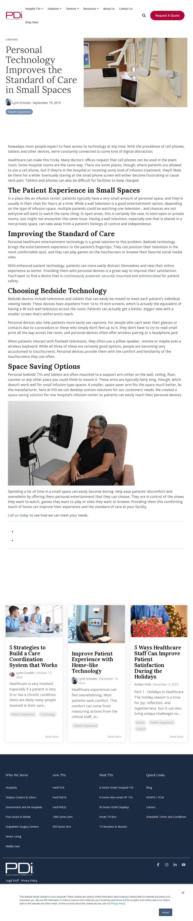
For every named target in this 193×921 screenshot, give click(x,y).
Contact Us (126, 8)
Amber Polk (142, 684)
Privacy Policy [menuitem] (29, 880)
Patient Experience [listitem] (23, 714)
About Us (109, 8)
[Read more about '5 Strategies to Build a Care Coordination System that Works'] (34, 621)
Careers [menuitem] (151, 807)
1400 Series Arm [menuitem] (63, 817)
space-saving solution (25, 395)
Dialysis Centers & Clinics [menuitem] (21, 797)
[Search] (144, 15)
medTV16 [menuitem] (58, 787)
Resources (89, 8)
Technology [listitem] (47, 714)
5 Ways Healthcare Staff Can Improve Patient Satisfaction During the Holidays (157, 662)
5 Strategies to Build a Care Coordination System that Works (33, 656)
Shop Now (31, 22)
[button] (158, 865)
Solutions (53, 8)
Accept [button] (165, 912)
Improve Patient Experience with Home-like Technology (92, 662)
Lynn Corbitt (25, 673)
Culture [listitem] (140, 729)
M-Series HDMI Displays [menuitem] (114, 807)
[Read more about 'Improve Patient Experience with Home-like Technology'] (96, 624)
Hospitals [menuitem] (11, 787)
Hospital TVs (33, 8)
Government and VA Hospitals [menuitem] (24, 807)
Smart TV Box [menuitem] (107, 817)
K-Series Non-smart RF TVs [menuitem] (116, 797)
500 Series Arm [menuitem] (62, 826)
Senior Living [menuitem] (13, 836)
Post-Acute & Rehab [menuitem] (18, 817)
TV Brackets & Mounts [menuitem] (113, 826)
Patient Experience (19, 112)
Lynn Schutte (21, 103)
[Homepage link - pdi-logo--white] (20, 873)
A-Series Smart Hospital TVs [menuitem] (116, 787)
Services (71, 8)
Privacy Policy (118, 903)
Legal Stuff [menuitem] (12, 880)
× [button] (183, 891)
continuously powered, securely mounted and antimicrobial (112, 275)
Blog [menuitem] (149, 787)
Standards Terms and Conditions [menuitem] (166, 817)
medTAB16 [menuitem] (59, 797)
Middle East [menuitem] (13, 846)
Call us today (18, 515)
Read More (52, 736)
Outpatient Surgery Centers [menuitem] (22, 826)
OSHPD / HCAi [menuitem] (155, 797)
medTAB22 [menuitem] (59, 807)
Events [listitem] (140, 722)
